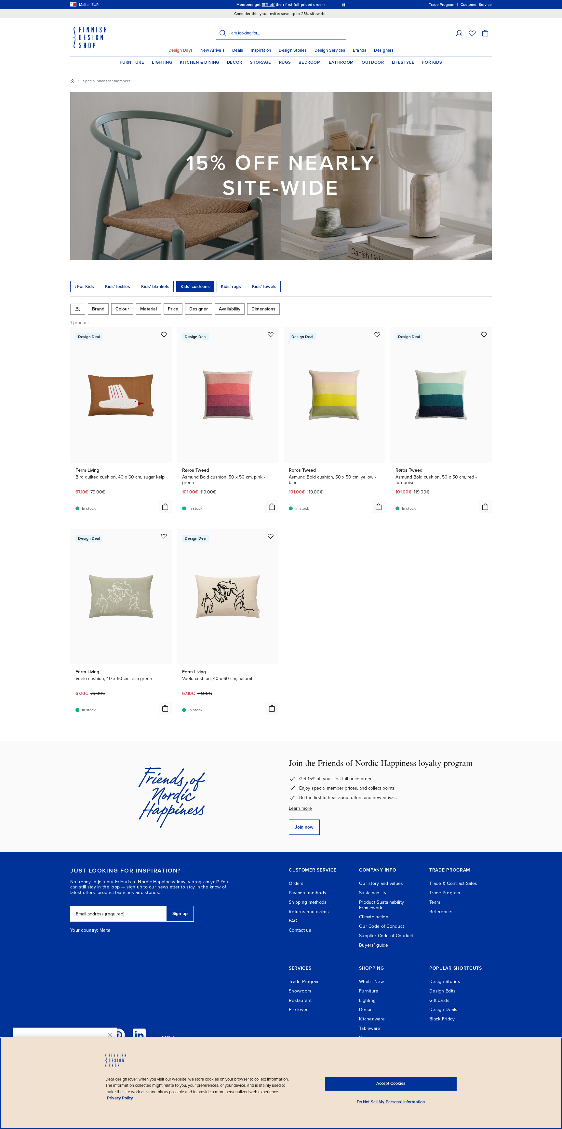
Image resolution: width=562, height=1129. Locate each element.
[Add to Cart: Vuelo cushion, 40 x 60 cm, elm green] (165, 708)
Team (434, 902)
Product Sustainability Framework (381, 905)
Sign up (180, 913)
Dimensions (263, 309)
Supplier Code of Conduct (386, 936)
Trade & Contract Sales (453, 883)
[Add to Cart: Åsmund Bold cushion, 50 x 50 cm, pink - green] (271, 506)
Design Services (329, 50)
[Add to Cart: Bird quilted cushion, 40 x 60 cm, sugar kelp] (165, 506)
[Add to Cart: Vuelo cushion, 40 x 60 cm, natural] (271, 708)
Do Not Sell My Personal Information (391, 1102)
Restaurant (300, 1000)
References (441, 911)
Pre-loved (299, 1009)
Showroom (300, 991)
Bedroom (310, 62)
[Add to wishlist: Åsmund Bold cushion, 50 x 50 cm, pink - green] (270, 334)
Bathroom (341, 62)
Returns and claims (309, 911)
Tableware (370, 1028)
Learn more (300, 808)
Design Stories (293, 50)
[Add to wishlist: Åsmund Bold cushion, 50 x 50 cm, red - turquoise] (484, 334)
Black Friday (442, 1019)
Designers (383, 50)
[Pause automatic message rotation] (344, 4)
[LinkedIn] (139, 1035)
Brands (360, 50)
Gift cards (439, 1000)
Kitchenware (372, 1019)
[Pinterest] (118, 1035)
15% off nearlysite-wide (281, 176)
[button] (459, 33)
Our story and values (381, 883)
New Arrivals (212, 50)
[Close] (110, 1035)
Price (173, 309)
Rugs (285, 62)
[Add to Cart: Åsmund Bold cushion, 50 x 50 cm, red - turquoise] (485, 506)
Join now (304, 827)
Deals (237, 50)
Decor (234, 62)
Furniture (132, 62)
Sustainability (372, 893)
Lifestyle (403, 62)
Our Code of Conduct (381, 926)
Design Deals (443, 1009)
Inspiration (261, 50)
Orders (296, 883)
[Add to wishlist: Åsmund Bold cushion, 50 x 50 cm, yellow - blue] (377, 334)
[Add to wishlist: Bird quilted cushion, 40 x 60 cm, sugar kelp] (164, 334)
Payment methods (307, 893)
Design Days (180, 50)
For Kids (432, 62)
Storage (260, 62)
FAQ (293, 921)
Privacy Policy (120, 1098)
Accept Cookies (390, 1083)
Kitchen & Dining (199, 62)
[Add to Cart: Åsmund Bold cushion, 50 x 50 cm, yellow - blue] (378, 506)
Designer (198, 309)
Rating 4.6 (293, 4)
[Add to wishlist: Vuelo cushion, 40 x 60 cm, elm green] (164, 536)
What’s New (371, 981)
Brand (98, 309)
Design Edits (442, 991)
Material (148, 309)
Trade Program (444, 893)
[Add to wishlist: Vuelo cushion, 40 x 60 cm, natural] (270, 536)
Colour (122, 309)
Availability (229, 309)
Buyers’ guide (373, 945)
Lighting (162, 62)
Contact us (300, 930)
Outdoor (373, 62)
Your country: (84, 930)
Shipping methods (308, 902)
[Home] (72, 81)
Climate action (373, 917)
